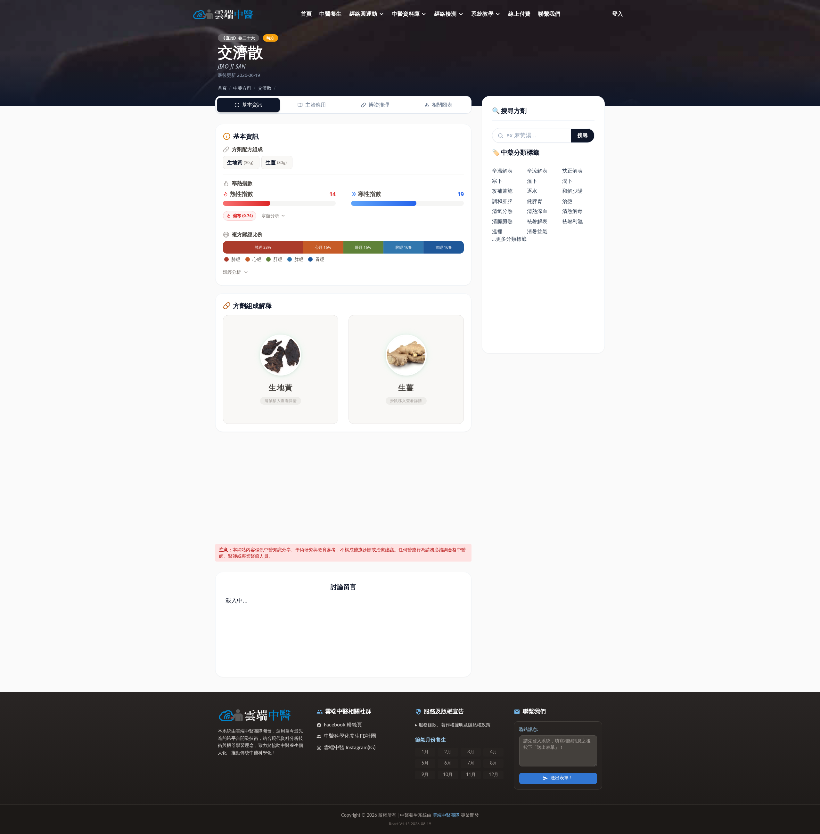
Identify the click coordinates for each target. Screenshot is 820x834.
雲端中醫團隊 (446, 815)
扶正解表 (572, 170)
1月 (425, 752)
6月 (447, 763)
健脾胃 (534, 201)
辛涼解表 (537, 170)
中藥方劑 (242, 88)
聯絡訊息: (528, 729)
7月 (470, 763)
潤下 (567, 180)
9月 (425, 775)
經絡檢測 (445, 14)
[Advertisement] (343, 486)
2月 (447, 752)
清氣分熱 (502, 211)
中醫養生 (330, 14)
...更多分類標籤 (509, 239)
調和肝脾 (502, 201)
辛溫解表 (502, 170)
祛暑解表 (537, 221)
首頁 (306, 14)
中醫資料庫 (406, 14)
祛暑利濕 (572, 221)
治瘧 (567, 201)
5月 (425, 763)
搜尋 (583, 135)
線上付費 (519, 14)
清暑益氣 (537, 231)
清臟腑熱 (502, 221)
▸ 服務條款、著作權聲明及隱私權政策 (452, 725)
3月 (470, 752)
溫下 (532, 180)
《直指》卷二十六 (238, 37)
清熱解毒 (572, 211)
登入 (617, 14)
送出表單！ (562, 778)
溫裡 (497, 231)
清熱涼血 (537, 211)
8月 (493, 763)
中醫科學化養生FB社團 (350, 736)
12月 (493, 775)
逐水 (532, 191)
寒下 (497, 180)
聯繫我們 (549, 14)
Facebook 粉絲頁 (343, 724)
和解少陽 (572, 191)
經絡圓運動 (363, 14)
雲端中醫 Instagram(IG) (349, 747)
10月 (448, 775)
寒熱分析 (270, 216)
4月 (493, 752)
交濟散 (264, 88)
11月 (471, 775)
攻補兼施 (502, 191)
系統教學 (482, 14)
